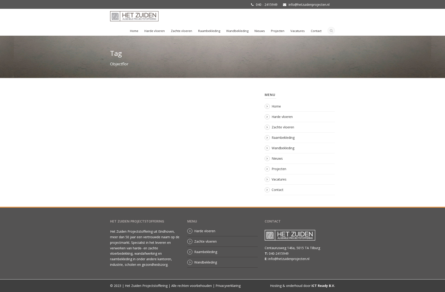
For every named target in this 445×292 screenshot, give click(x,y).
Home (134, 31)
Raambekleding (209, 31)
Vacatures (297, 31)
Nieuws (259, 31)
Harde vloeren (154, 31)
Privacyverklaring (228, 285)
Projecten (277, 31)
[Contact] (292, 236)
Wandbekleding (237, 31)
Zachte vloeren (181, 31)
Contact (316, 31)
